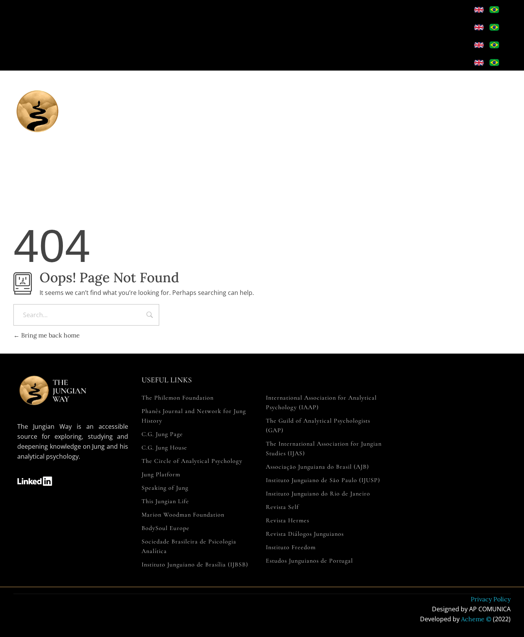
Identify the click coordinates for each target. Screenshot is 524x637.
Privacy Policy (491, 599)
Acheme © (476, 619)
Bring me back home (50, 335)
